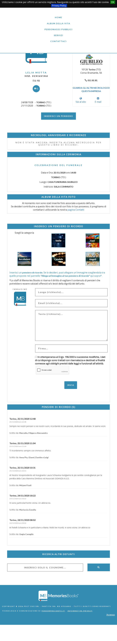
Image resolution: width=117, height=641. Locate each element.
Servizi (58, 35)
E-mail (98, 101)
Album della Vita (58, 23)
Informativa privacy (80, 611)
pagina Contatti (75, 209)
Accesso (110, 614)
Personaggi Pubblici (58, 29)
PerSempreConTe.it (53, 611)
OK (112, 2)
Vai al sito (81, 101)
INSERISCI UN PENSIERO (58, 116)
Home (58, 17)
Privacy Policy (59, 5)
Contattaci (58, 41)
